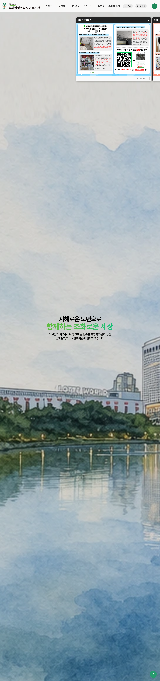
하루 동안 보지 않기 (142, 78)
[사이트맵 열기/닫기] (155, 6)
